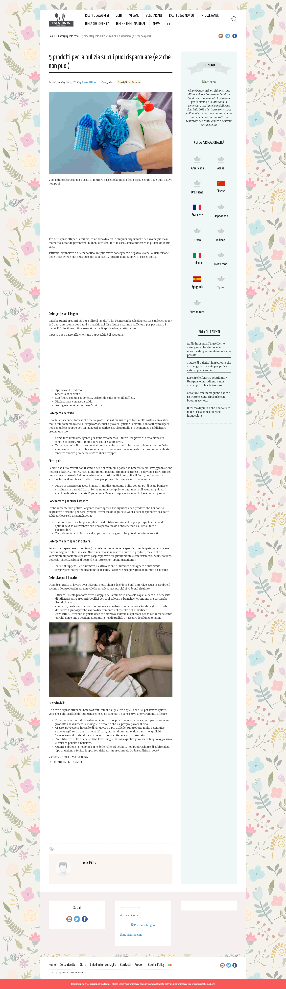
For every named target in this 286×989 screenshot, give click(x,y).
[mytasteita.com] (131, 934)
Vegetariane (154, 16)
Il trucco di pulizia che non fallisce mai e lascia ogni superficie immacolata (208, 411)
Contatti (125, 965)
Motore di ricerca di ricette (130, 908)
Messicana (220, 264)
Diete (82, 965)
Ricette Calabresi (97, 16)
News (156, 24)
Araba (220, 168)
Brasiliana (197, 192)
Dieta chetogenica (97, 24)
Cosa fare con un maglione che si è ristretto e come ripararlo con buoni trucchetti (208, 396)
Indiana (220, 240)
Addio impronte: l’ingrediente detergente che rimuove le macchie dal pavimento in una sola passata (209, 349)
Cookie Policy (156, 965)
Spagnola (197, 287)
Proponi (139, 965)
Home (52, 36)
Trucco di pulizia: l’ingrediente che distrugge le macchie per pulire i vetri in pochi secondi (209, 366)
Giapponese (221, 216)
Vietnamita (197, 312)
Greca (197, 240)
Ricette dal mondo (181, 16)
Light (119, 16)
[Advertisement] (110, 211)
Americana (197, 168)
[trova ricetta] (129, 915)
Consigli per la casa (68, 36)
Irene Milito (89, 82)
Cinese (221, 191)
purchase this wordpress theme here (196, 984)
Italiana (197, 263)
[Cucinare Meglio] (143, 925)
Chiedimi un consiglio (103, 965)
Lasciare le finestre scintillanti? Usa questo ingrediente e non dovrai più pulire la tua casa (207, 381)
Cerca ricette (67, 965)
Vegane (134, 16)
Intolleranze (210, 16)
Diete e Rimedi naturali (131, 24)
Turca (220, 288)
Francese (197, 215)
